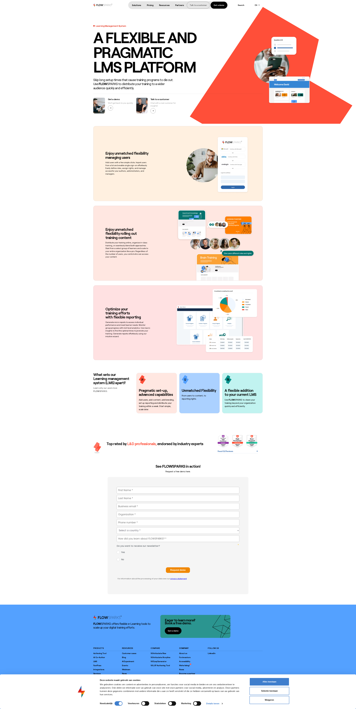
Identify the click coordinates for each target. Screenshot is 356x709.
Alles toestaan (269, 681)
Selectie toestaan (269, 691)
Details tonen (212, 703)
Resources (164, 5)
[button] (136, 5)
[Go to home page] (107, 617)
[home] (102, 5)
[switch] (145, 703)
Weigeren (269, 700)
